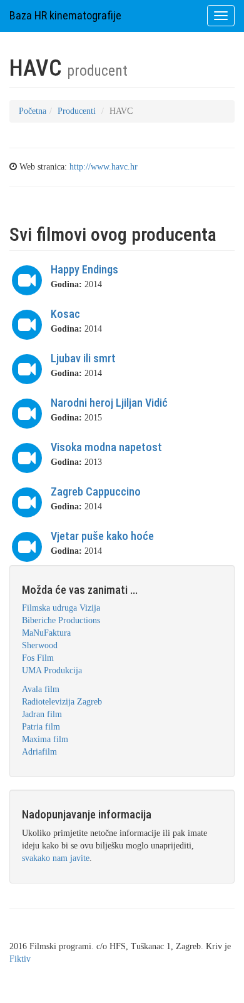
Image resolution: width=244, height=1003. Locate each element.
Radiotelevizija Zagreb (62, 701)
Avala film (40, 689)
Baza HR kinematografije (65, 15)
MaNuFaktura (46, 633)
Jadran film (42, 714)
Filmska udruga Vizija (61, 608)
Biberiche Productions (61, 620)
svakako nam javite (55, 858)
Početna (32, 111)
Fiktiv (20, 959)
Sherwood (40, 645)
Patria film (41, 726)
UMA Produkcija (52, 670)
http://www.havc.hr (103, 166)
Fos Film (38, 658)
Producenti (77, 111)
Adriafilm (39, 751)
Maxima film (45, 739)
